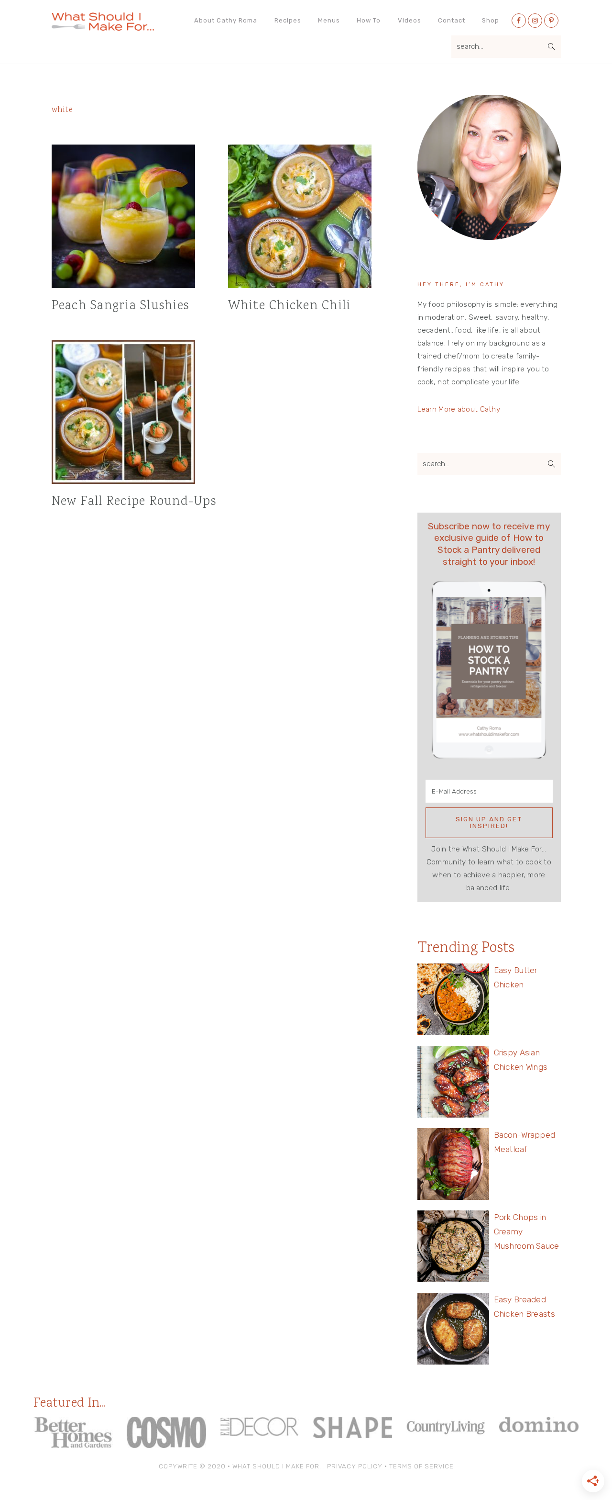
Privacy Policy (354, 1466)
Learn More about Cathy (459, 409)
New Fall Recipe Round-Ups (134, 502)
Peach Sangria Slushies (120, 306)
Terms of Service (421, 1466)
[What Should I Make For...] (103, 26)
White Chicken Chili (289, 306)
